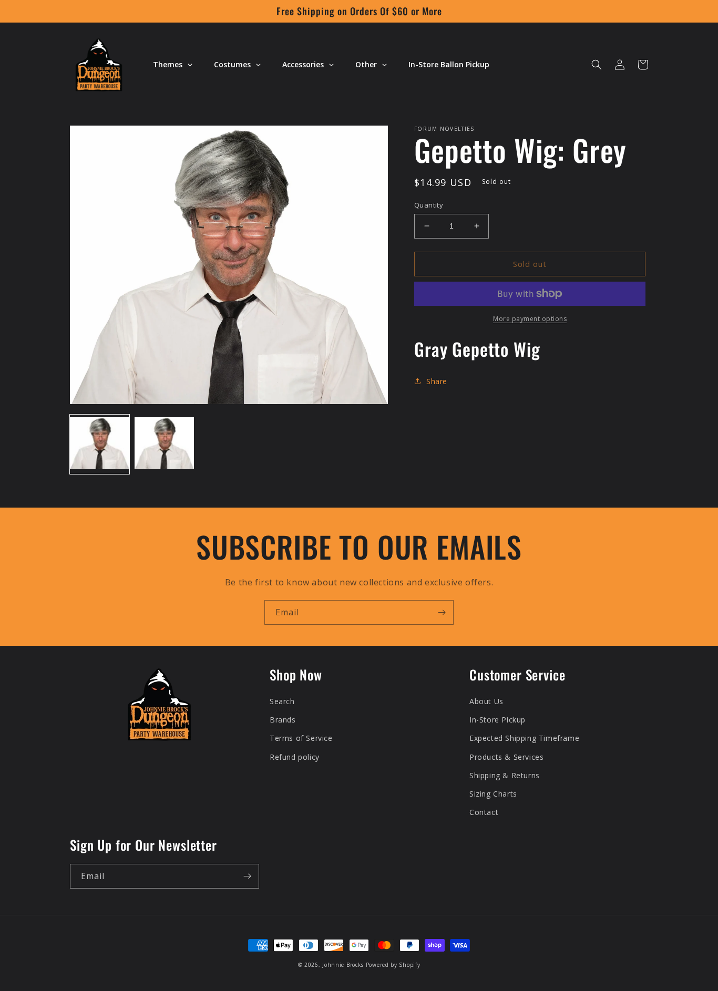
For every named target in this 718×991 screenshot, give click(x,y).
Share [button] (436, 381)
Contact (483, 812)
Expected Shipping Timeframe (524, 738)
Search (282, 701)
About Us (486, 701)
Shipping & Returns (504, 775)
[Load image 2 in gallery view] (164, 444)
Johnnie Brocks (343, 964)
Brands (283, 720)
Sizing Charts (493, 794)
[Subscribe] (441, 612)
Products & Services (506, 757)
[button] (596, 64)
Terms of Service (301, 738)
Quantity (428, 205)
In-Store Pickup (497, 720)
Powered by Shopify (393, 964)
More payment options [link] (530, 318)
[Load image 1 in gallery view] (99, 444)
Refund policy (295, 757)
